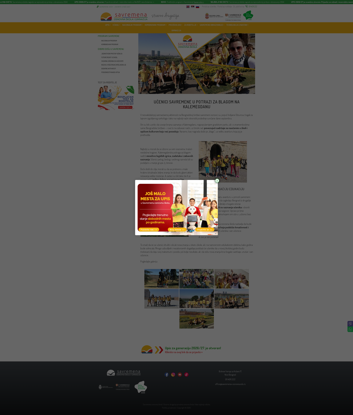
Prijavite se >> (204, 229)
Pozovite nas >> (149, 229)
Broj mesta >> (177, 229)
